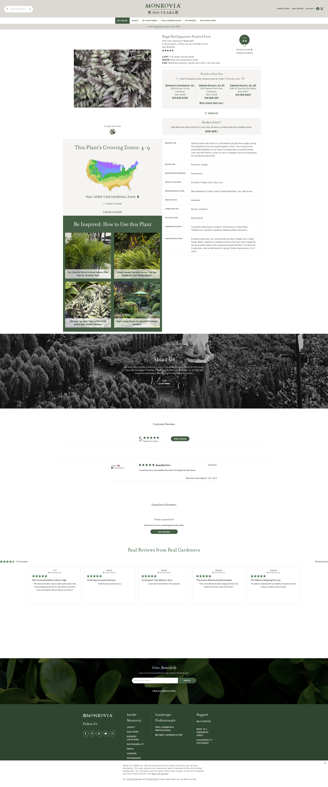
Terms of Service (134, 779)
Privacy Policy (152, 779)
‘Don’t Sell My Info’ (160, 774)
